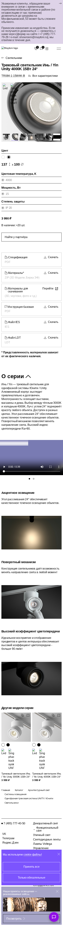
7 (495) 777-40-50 (14, 823)
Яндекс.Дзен (10, 842)
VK (4, 833)
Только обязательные (31, 877)
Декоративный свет (45, 823)
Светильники (14, 57)
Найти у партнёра (16, 237)
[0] (35, 48)
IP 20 (9, 207)
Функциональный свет (47, 829)
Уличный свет (41, 835)
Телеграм (8, 838)
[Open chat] (54, 917)
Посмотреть (13, 918)
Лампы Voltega (42, 843)
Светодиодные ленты (47, 839)
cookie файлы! (32, 854)
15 (7, 193)
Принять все (31, 866)
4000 (9, 180)
